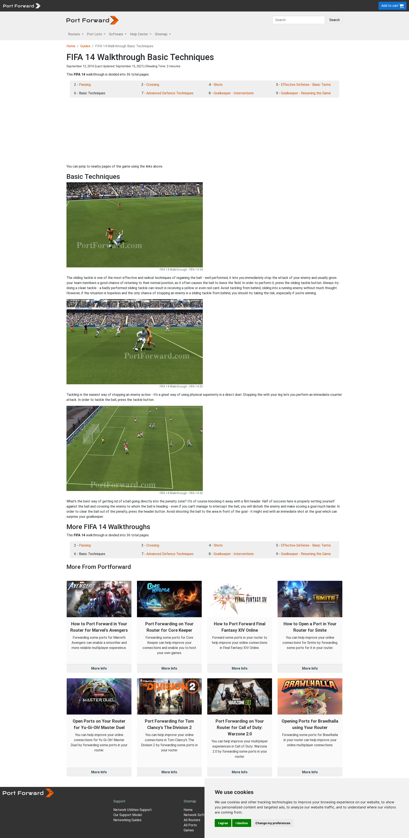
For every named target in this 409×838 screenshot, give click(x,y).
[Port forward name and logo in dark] (92, 20)
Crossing (152, 85)
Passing (85, 85)
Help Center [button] (139, 34)
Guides (85, 46)
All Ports (190, 825)
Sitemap (132, 6)
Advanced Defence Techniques (169, 93)
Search (334, 20)
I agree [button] (223, 823)
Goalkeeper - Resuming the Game (306, 93)
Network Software (198, 815)
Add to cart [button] (390, 6)
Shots (218, 85)
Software (93, 6)
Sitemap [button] (161, 34)
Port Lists (75, 6)
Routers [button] (74, 34)
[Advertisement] (204, 131)
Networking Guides (127, 820)
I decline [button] (242, 823)
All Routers (192, 820)
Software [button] (116, 34)
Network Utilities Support (132, 810)
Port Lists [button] (95, 34)
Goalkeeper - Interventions (234, 93)
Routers (59, 6)
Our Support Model (127, 815)
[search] (144, 6)
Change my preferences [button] (272, 823)
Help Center (113, 6)
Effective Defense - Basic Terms (306, 85)
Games (189, 830)
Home (70, 46)
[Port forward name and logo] (22, 5)
